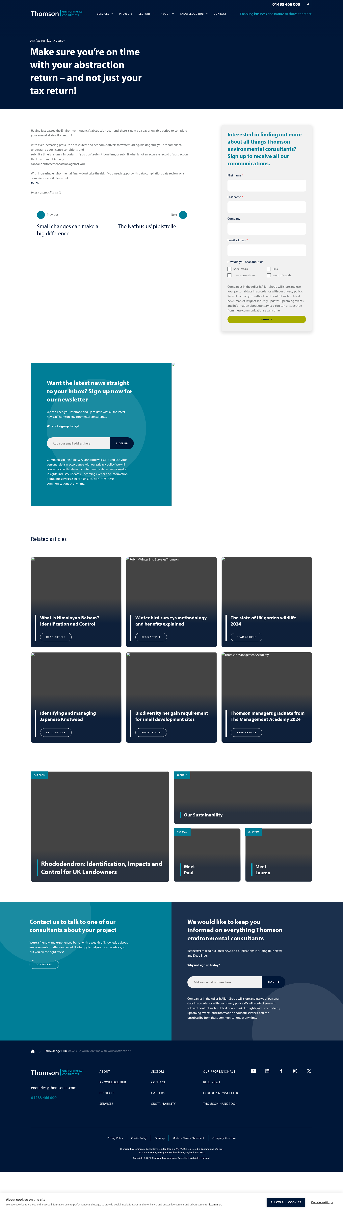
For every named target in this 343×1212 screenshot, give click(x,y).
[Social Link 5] (309, 1071)
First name (234, 175)
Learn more (215, 1204)
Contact (220, 13)
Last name (234, 197)
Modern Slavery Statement (188, 1138)
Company (233, 218)
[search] (308, 4)
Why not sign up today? (63, 426)
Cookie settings (322, 1202)
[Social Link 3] (281, 1071)
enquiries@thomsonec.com (53, 1087)
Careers (158, 1093)
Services (103, 13)
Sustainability (163, 1104)
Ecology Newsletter (220, 1093)
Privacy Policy (115, 1138)
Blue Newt (212, 1082)
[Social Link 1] (253, 1071)
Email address (236, 240)
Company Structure (224, 1138)
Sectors (145, 13)
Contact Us (44, 964)
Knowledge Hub (192, 13)
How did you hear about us (245, 262)
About (165, 13)
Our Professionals (219, 1071)
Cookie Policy (139, 1138)
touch (35, 183)
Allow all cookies (286, 1202)
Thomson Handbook (220, 1104)
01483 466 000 (286, 4)
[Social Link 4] (295, 1071)
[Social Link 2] (267, 1071)
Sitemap (160, 1138)
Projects (126, 13)
